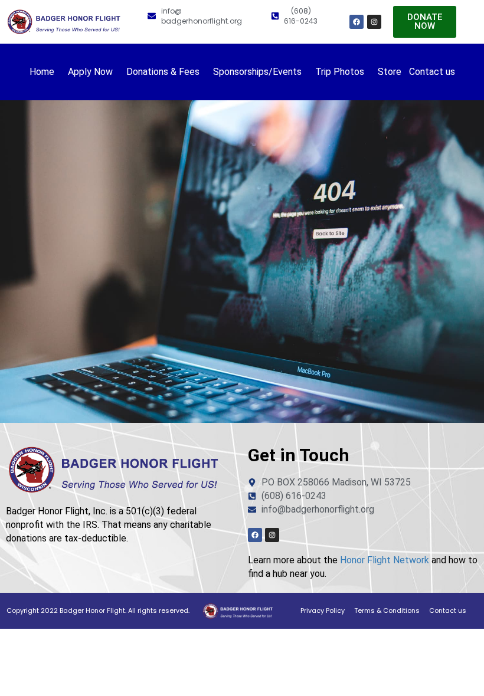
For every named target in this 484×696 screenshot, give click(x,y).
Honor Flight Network (384, 560)
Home (42, 71)
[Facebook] (356, 22)
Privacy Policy (322, 610)
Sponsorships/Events (257, 71)
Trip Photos (339, 71)
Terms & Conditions (387, 610)
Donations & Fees (163, 71)
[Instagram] (374, 22)
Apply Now (90, 71)
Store (389, 71)
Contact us (432, 71)
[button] (45, 72)
